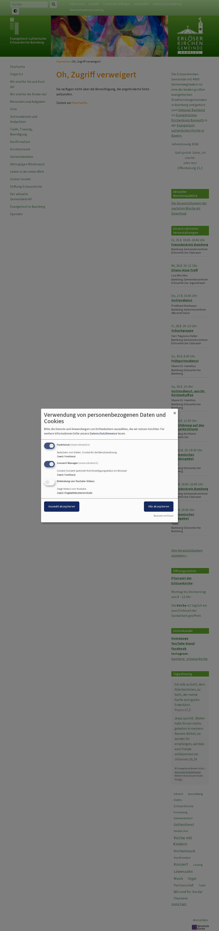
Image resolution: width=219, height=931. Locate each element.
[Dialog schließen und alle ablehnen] (175, 411)
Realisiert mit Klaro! (163, 515)
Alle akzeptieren (158, 507)
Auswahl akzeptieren (61, 507)
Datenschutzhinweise (103, 433)
